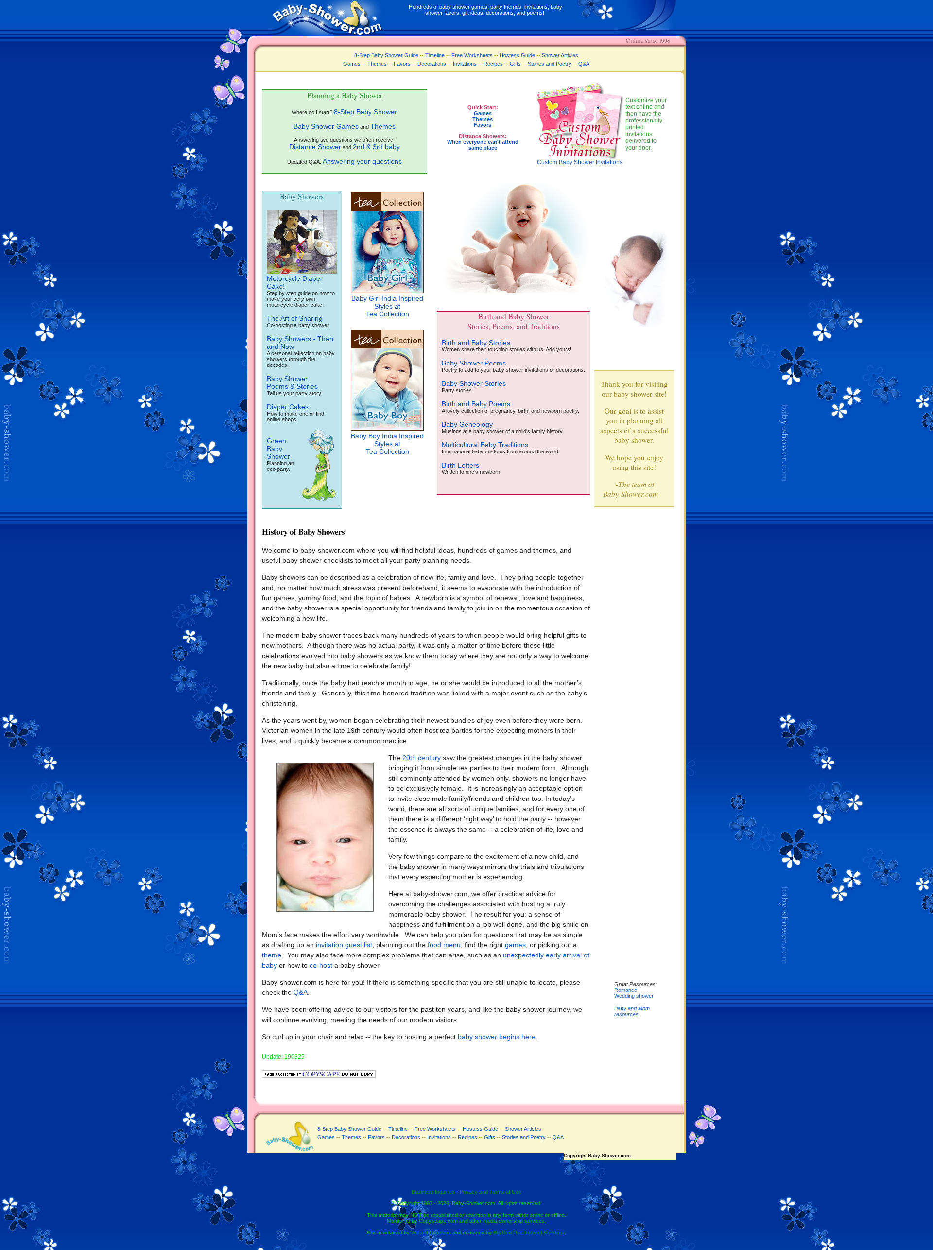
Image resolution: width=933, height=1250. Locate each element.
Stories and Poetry (549, 64)
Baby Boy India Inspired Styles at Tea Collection (387, 443)
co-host (321, 965)
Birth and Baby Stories (476, 343)
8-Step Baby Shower (365, 112)
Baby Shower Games (326, 126)
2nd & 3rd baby (376, 147)
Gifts (515, 64)
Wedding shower (634, 996)
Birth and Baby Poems (476, 404)
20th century (421, 758)
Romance (625, 990)
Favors (402, 64)
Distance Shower (315, 147)
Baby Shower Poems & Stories (292, 382)
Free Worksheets (472, 55)
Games (352, 64)
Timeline (435, 55)
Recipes (492, 64)
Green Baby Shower (278, 448)
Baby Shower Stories (474, 383)
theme (271, 955)
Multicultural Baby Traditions (485, 445)
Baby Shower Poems (474, 363)
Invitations (465, 64)
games (515, 945)
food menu (444, 945)
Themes (377, 64)
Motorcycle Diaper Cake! (295, 282)
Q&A (583, 64)
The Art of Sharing (295, 318)
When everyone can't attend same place (482, 145)
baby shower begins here (497, 1037)
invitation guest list (344, 945)
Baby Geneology (467, 424)
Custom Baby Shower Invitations (579, 162)
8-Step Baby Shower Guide (386, 55)
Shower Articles (560, 55)
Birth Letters (460, 465)
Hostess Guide (517, 55)
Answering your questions (362, 161)
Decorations (431, 64)
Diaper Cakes (288, 407)
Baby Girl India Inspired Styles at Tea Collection (387, 306)
